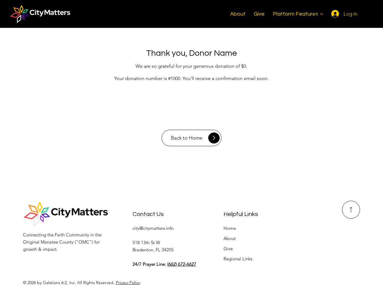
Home (230, 228)
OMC (83, 242)
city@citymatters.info (153, 228)
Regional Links (238, 259)
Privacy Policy (128, 282)
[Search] (317, 13)
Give (228, 248)
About (230, 238)
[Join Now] (351, 210)
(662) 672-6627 (181, 264)
